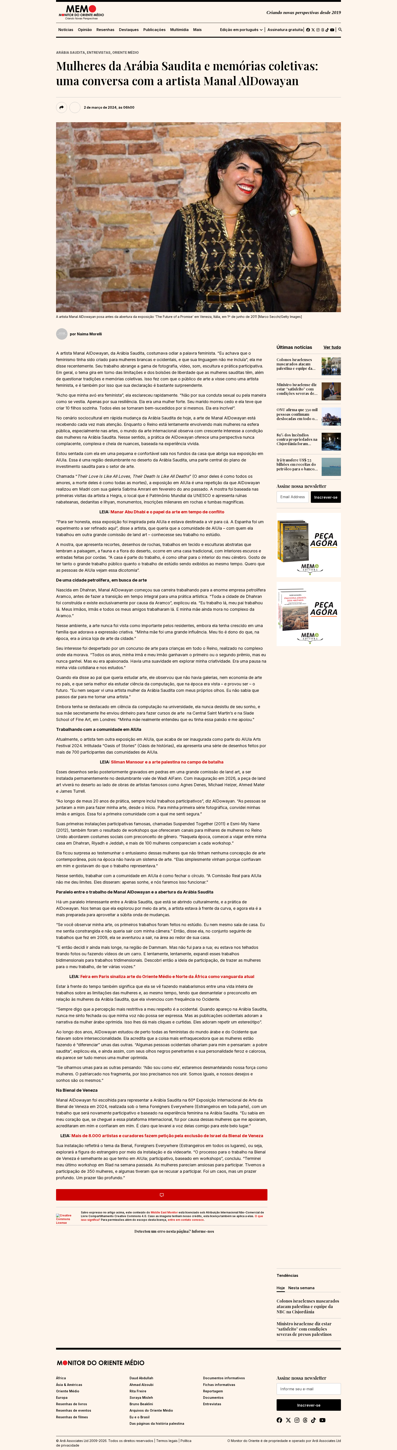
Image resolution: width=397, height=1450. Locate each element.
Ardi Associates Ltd (326, 1441)
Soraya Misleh (141, 1397)
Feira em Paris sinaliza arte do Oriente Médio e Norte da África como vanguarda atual (167, 976)
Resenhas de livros (71, 1404)
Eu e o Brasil (140, 1417)
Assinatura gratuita (285, 30)
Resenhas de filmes (72, 1417)
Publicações (154, 30)
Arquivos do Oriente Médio (151, 1410)
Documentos (213, 1397)
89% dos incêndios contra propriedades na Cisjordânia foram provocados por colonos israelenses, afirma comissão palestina (297, 439)
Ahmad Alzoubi (141, 1385)
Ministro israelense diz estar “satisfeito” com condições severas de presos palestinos (297, 389)
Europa (62, 1397)
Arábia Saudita (70, 52)
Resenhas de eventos (73, 1410)
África (61, 1378)
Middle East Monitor (164, 1212)
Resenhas (105, 30)
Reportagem (213, 1391)
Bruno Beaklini (141, 1404)
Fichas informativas (219, 1385)
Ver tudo (332, 347)
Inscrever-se (325, 497)
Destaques (129, 30)
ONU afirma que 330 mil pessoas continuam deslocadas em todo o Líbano (297, 414)
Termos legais (167, 1441)
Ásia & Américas (69, 1385)
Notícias (65, 30)
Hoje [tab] (281, 1288)
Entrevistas (99, 52)
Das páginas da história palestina (157, 1423)
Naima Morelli (89, 334)
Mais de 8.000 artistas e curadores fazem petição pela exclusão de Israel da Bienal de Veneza (167, 1135)
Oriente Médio (125, 52)
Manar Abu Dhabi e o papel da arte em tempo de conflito (167, 511)
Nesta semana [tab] (301, 1288)
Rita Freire (138, 1391)
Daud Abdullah (141, 1378)
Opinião (85, 30)
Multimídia (179, 30)
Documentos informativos (224, 1378)
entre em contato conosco (186, 1219)
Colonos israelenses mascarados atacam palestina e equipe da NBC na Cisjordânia (294, 364)
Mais (197, 30)
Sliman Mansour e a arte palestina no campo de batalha (167, 762)
